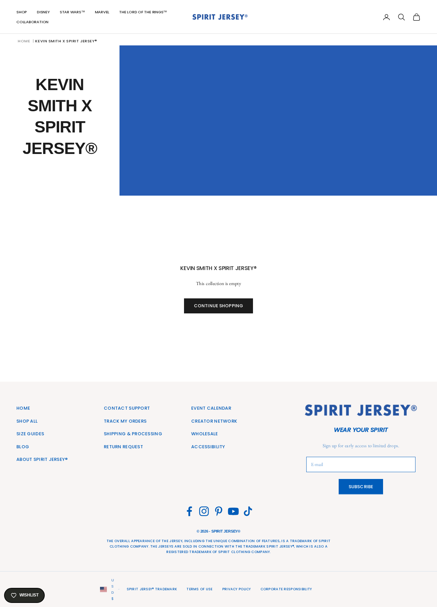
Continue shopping (218, 305)
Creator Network (214, 421)
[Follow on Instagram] (204, 511)
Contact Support (127, 408)
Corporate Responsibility (286, 589)
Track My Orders (125, 421)
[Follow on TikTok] (248, 511)
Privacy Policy (236, 589)
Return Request (123, 446)
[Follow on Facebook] (189, 511)
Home (24, 41)
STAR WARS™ (72, 12)
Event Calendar (211, 408)
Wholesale (204, 433)
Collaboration (32, 22)
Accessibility (208, 446)
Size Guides (30, 433)
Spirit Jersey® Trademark (152, 589)
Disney (43, 12)
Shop (21, 12)
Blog (22, 446)
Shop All (27, 421)
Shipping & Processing (133, 433)
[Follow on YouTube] (233, 511)
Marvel (102, 12)
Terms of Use (199, 589)
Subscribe (361, 486)
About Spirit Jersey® (42, 459)
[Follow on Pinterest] (219, 511)
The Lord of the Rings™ (143, 12)
